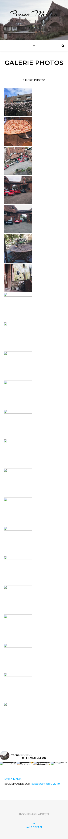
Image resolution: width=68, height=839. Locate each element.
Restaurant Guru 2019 (45, 783)
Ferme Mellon (34, 13)
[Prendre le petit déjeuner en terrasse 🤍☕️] (59, 763)
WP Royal (43, 814)
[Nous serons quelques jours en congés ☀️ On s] (25, 763)
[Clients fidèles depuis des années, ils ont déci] (42, 763)
